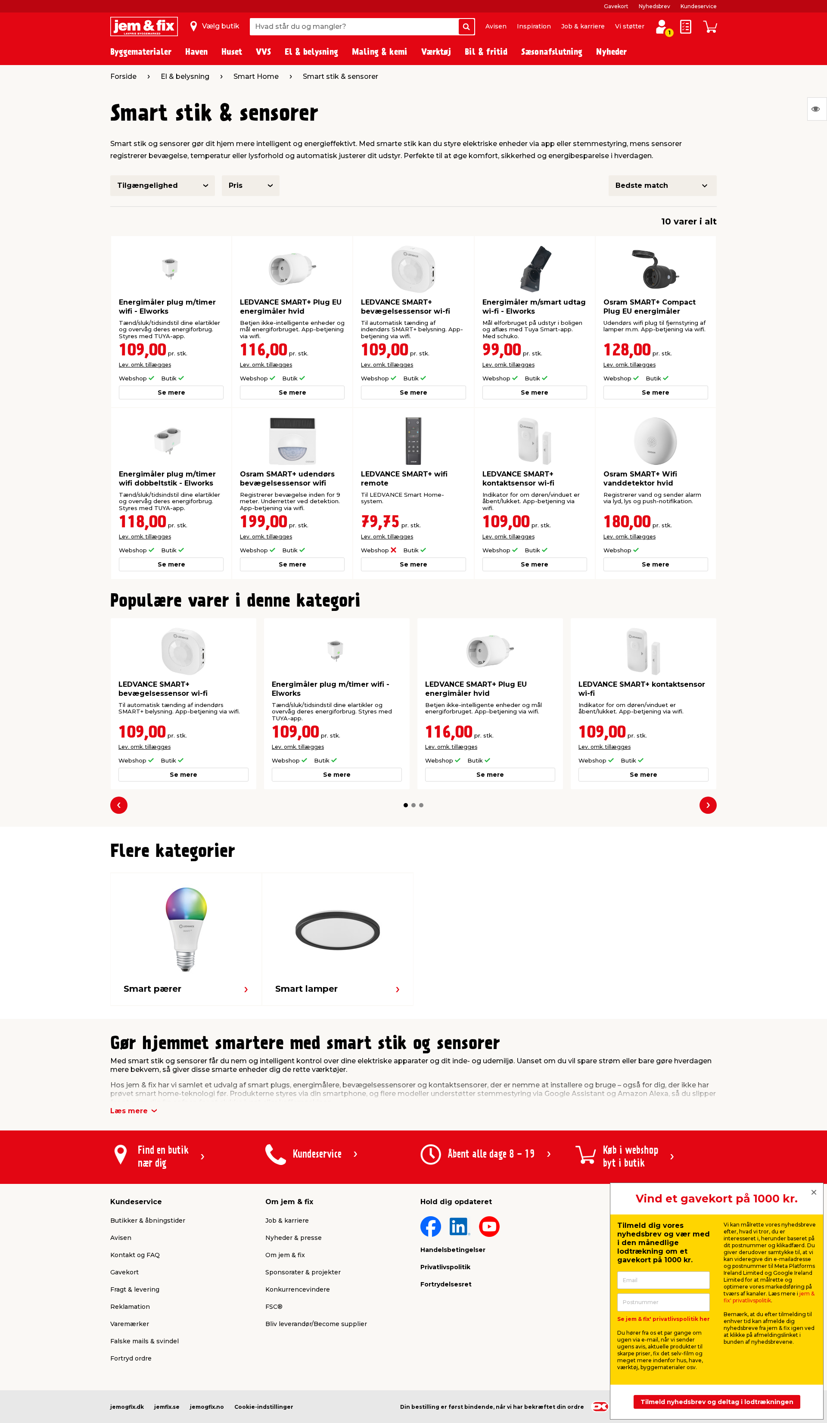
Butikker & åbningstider (147, 1220)
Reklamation (130, 1307)
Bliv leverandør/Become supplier (316, 1324)
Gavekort (616, 6)
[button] (406, 805)
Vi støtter (629, 26)
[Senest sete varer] (817, 109)
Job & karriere (583, 26)
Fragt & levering (134, 1289)
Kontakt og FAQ (135, 1255)
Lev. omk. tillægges (145, 364)
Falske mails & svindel (144, 1341)
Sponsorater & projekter (303, 1272)
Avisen (496, 26)
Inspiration (534, 26)
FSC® (274, 1307)
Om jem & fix (285, 1255)
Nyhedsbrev (654, 6)
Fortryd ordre (131, 1358)
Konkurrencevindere (297, 1289)
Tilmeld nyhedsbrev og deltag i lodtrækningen (716, 1402)
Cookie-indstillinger (263, 1407)
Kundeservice (699, 6)
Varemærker (129, 1324)
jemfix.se (167, 1407)
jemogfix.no (207, 1407)
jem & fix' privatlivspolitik (769, 1297)
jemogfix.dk (127, 1407)
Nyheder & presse (293, 1238)
